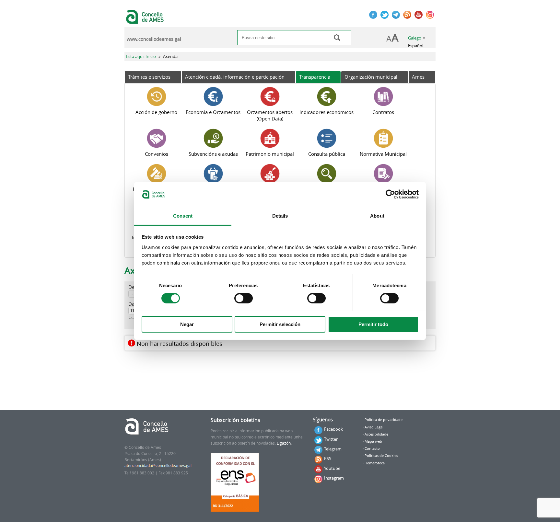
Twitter (331, 439)
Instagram (334, 478)
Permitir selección (280, 324)
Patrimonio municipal (270, 154)
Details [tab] (280, 216)
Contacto (372, 448)
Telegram (333, 449)
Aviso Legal (374, 427)
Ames (418, 77)
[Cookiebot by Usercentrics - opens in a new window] (390, 194)
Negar (187, 324)
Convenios (156, 154)
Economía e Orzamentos (213, 112)
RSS (327, 458)
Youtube (332, 468)
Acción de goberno (156, 112)
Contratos (383, 112)
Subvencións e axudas (213, 154)
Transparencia (314, 77)
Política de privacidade (383, 419)
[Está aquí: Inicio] (145, 21)
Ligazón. (284, 443)
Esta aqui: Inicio (141, 56)
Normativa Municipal (383, 154)
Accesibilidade (376, 434)
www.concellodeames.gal (154, 39)
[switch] (243, 298)
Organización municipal (370, 77)
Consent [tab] (182, 216)
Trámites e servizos (149, 77)
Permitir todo (373, 324)
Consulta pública (326, 154)
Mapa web (373, 441)
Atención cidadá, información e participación (235, 77)
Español (415, 46)
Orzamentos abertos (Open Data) (270, 115)
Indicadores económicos (326, 112)
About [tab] (377, 216)
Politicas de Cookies (381, 455)
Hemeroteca (375, 463)
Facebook (333, 429)
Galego (414, 38)
